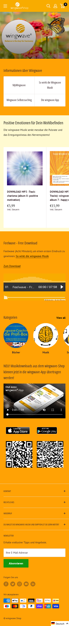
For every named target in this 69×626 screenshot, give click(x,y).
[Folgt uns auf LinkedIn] (32, 584)
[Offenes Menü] (5, 6)
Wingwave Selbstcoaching (19, 100)
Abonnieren (16, 563)
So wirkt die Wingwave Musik (50, 85)
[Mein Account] (55, 6)
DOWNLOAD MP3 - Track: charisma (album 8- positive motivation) (22, 196)
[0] (62, 6)
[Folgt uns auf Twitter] (12, 584)
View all (60, 317)
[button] (60, 623)
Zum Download (12, 266)
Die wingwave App (50, 100)
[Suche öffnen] (48, 6)
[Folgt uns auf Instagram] (19, 584)
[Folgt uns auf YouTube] (26, 584)
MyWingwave (19, 85)
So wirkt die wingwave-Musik (32, 256)
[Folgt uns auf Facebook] (6, 584)
